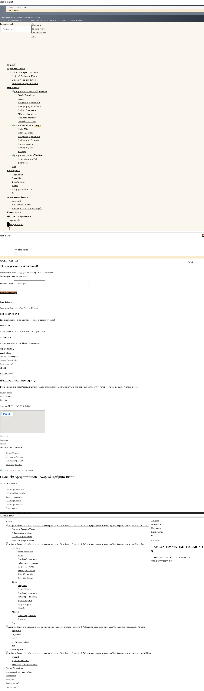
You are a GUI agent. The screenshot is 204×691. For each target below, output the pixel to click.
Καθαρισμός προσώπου (28, 563)
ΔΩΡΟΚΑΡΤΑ (13, 10)
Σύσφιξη (21, 608)
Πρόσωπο (16, 548)
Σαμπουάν (22, 619)
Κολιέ (14, 638)
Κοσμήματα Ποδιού (20, 642)
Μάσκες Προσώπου (26, 570)
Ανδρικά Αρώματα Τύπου (22, 533)
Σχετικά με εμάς (7, 364)
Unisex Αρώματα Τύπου (22, 537)
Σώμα (14, 582)
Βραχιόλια (16, 631)
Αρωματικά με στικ (20, 661)
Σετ (13, 623)
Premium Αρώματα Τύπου (23, 540)
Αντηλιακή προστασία (27, 559)
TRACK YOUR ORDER (16, 7)
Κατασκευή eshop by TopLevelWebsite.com (15, 513)
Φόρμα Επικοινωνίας (9, 360)
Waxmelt (15, 657)
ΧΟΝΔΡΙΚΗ (12, 13)
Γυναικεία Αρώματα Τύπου (23, 529)
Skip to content (6, 2)
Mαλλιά (15, 612)
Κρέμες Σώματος (25, 600)
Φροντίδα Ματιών (25, 574)
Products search (6, 24)
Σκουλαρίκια (17, 649)
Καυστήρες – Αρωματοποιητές (25, 664)
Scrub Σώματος (24, 589)
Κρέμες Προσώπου (26, 567)
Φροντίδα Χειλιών (25, 578)
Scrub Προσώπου (25, 552)
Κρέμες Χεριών (24, 604)
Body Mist (22, 585)
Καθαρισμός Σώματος (27, 597)
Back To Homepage (8, 292)
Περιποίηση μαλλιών (27, 615)
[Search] (1, 34)
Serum (20, 555)
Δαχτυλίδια (17, 634)
